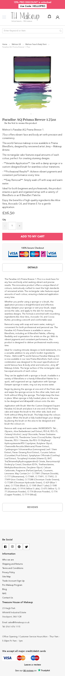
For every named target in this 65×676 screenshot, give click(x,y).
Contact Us (7, 598)
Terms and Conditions (12, 568)
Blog (4, 589)
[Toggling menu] (4, 17)
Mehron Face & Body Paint (36, 44)
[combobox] (32, 30)
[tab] (32, 267)
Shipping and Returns (12, 564)
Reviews (32, 507)
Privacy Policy (8, 572)
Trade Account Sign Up (13, 581)
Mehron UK (16, 44)
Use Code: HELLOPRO (32, 6)
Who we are (8, 560)
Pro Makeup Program (12, 585)
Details (32, 267)
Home (5, 44)
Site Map (6, 577)
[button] (31, 114)
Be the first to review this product (21, 123)
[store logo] (25, 17)
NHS (4, 594)
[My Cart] (50, 16)
